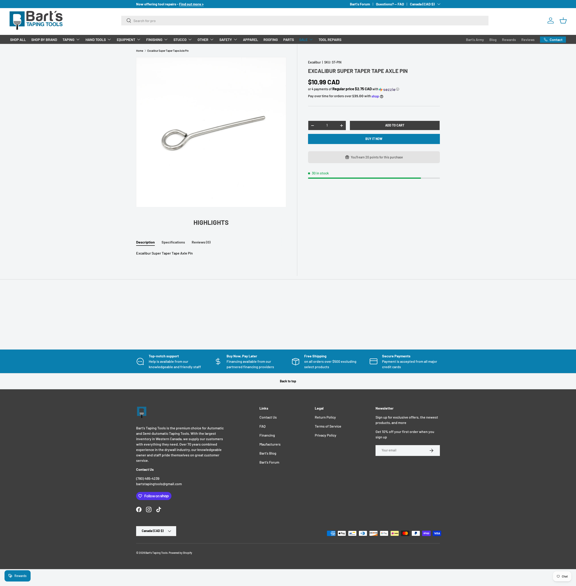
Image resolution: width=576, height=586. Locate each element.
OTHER (203, 39)
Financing (267, 435)
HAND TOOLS (96, 39)
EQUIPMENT (126, 39)
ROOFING (270, 39)
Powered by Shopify (180, 552)
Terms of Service (328, 426)
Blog (493, 39)
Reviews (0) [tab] (201, 242)
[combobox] (305, 20)
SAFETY (225, 39)
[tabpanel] (211, 253)
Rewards (509, 39)
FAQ (262, 426)
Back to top (288, 381)
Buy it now (373, 139)
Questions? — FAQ (390, 4)
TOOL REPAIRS (330, 39)
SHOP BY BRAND (44, 39)
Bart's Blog (267, 453)
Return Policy (325, 417)
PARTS (288, 39)
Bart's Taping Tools (156, 552)
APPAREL (250, 39)
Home (139, 50)
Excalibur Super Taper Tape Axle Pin (168, 50)
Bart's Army (475, 39)
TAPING (68, 39)
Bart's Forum (360, 4)
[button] (563, 20)
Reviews (528, 39)
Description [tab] (145, 242)
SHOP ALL (18, 39)
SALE (303, 39)
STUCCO (180, 39)
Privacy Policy (325, 435)
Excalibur (314, 62)
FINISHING (154, 39)
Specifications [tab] (173, 242)
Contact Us (268, 417)
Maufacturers (270, 444)
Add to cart (394, 125)
